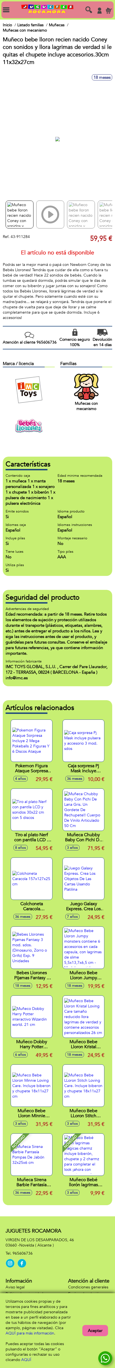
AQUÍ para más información (30, 1333)
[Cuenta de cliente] (99, 10)
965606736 (23, 1253)
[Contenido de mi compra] (109, 10)
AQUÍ (26, 1359)
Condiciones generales (88, 1287)
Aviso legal (15, 1287)
